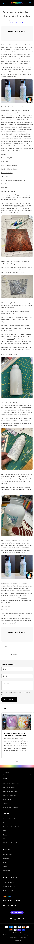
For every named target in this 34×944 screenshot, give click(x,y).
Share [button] (5, 646)
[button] (4, 3)
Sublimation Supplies (10, 791)
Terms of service (13, 937)
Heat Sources (7, 799)
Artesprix (17, 932)
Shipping (6, 858)
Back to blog (18, 654)
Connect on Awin (8, 890)
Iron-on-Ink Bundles (9, 795)
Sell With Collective (9, 886)
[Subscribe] (29, 773)
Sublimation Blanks (9, 787)
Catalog (5, 803)
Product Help (7, 854)
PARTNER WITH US (10, 877)
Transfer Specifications (10, 819)
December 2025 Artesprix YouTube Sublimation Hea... (15, 734)
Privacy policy (27, 935)
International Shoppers (10, 807)
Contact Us (6, 870)
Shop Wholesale (8, 882)
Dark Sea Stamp (17, 203)
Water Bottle (20, 22)
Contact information (18, 940)
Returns (5, 862)
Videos (5, 839)
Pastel (22, 206)
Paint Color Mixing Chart (11, 827)
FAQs (5, 831)
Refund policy (18, 935)
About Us (6, 866)
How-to (5, 823)
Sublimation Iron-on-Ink (10, 783)
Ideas (5, 835)
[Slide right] (21, 761)
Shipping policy (23, 937)
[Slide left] (13, 761)
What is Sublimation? (10, 843)
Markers (12, 22)
